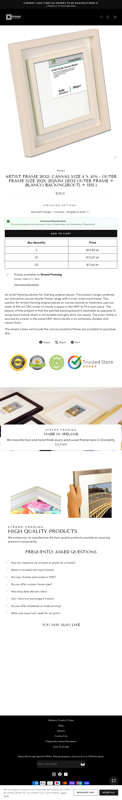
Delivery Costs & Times (61, 720)
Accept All (109, 792)
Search (61, 730)
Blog (61, 725)
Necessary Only (86, 792)
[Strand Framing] (13, 17)
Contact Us (61, 736)
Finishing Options (59, 205)
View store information (26, 284)
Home (60, 170)
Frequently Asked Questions (61, 741)
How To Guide (61, 746)
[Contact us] (113, 780)
